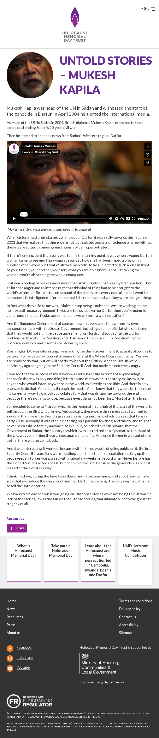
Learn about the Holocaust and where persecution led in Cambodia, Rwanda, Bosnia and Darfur (98, 560)
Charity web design (92, 682)
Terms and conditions (135, 601)
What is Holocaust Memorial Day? (23, 550)
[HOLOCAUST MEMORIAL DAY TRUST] (80, 24)
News (11, 609)
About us (13, 632)
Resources (15, 518)
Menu (145, 8)
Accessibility (129, 625)
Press (11, 625)
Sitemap (125, 632)
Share (20, 528)
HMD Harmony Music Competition (135, 550)
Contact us (127, 617)
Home (11, 601)
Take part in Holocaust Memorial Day (61, 550)
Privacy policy (130, 609)
